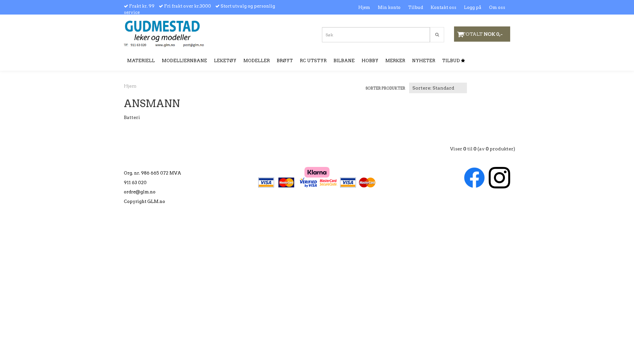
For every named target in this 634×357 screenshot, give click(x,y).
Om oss (497, 7)
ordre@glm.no (140, 191)
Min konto (389, 7)
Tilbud (415, 7)
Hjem (364, 7)
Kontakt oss (443, 7)
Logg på (472, 7)
